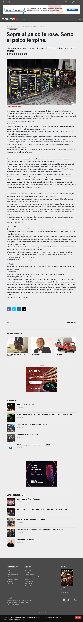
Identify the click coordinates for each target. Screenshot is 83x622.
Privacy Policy (29, 586)
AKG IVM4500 (71, 322)
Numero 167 (65, 587)
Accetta (78, 617)
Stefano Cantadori (12, 29)
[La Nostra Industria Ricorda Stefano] (17, 345)
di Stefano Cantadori (14, 107)
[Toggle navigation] (79, 18)
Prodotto (9, 572)
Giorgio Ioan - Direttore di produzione (31, 519)
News (8, 570)
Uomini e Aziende (12, 579)
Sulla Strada (59, 354)
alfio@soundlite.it (24, 602)
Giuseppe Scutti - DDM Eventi (27, 435)
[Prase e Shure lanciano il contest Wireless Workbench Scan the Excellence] (11, 418)
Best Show (10, 583)
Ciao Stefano (35, 354)
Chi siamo (28, 570)
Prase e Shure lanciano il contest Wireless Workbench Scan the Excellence (44, 414)
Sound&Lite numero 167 (26, 404)
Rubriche (9, 577)
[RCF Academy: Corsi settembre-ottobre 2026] (11, 448)
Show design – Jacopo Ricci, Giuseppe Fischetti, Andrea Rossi (40, 530)
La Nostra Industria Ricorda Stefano (16, 355)
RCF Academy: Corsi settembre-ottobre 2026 (33, 445)
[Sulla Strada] (65, 345)
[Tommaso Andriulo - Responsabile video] (11, 428)
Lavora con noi (29, 575)
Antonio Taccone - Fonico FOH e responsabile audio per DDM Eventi (42, 509)
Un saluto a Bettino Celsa (26, 540)
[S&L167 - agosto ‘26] (68, 577)
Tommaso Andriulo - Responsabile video (32, 425)
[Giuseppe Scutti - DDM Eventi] (11, 438)
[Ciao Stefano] (41, 345)
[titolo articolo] (11, 502)
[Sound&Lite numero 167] (11, 407)
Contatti (27, 572)
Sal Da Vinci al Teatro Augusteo (28, 499)
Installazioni (10, 581)
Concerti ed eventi (12, 575)
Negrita (9, 322)
